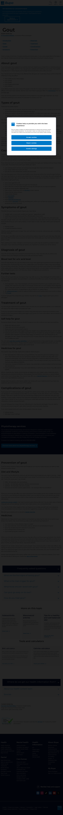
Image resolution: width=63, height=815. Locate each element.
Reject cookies (31, 143)
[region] (31, 136)
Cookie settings (31, 148)
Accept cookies (31, 137)
